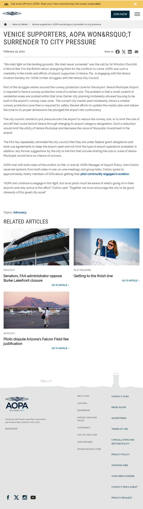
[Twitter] (17, 498)
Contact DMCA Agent (124, 487)
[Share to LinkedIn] (130, 52)
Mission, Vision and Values (87, 419)
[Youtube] (33, 498)
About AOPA (83, 396)
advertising (118, 418)
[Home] (7, 24)
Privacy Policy (120, 454)
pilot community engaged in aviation (105, 174)
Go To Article (59, 285)
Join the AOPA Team (87, 435)
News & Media (20, 24)
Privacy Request (121, 497)
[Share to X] (124, 52)
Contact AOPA (120, 396)
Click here (94, 4)
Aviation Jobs (119, 465)
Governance (83, 428)
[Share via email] (136, 52)
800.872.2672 (11, 428)
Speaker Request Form (89, 449)
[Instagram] (26, 498)
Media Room (118, 407)
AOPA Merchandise (122, 476)
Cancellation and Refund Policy (122, 441)
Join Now (120, 14)
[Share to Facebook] (117, 52)
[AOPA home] (12, 14)
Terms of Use (119, 429)
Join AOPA (82, 403)
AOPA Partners (84, 442)
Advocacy (20, 212)
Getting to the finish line (93, 276)
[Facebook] (9, 498)
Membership (83, 410)
